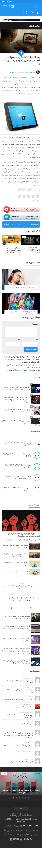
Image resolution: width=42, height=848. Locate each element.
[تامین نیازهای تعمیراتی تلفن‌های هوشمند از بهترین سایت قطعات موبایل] (35, 661)
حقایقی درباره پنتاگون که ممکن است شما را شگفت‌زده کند (15, 546)
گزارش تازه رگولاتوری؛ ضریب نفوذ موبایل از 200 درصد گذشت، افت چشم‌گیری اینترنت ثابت (16, 628)
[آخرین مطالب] (30, 608)
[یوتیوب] (21, 209)
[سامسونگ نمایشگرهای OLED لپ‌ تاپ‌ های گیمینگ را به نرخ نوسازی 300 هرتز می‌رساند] (35, 388)
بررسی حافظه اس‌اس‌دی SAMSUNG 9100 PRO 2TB (17, 455)
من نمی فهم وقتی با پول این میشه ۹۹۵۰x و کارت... (19, 691)
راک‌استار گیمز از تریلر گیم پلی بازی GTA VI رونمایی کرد (17, 225)
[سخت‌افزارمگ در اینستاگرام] (21, 839)
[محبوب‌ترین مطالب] (11, 608)
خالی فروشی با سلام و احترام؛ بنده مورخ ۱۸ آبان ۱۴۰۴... (18, 725)
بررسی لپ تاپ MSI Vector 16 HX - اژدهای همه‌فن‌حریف (16, 488)
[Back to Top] (21, 808)
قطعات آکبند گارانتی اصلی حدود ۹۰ (22, 707)
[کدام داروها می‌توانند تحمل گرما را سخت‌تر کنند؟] (21, 279)
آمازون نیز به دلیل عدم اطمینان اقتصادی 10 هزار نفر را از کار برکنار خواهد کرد (13, 251)
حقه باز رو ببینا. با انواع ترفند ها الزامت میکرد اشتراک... (19, 681)
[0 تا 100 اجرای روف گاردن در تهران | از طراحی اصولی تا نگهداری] (34, 555)
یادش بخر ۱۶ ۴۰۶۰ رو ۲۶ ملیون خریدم (21, 761)
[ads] (21, 20)
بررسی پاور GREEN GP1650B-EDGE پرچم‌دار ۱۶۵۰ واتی (16, 444)
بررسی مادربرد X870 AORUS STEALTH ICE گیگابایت (18, 466)
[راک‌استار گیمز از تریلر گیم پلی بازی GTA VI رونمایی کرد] (35, 639)
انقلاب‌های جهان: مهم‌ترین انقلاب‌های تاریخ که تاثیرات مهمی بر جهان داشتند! (23, 535)
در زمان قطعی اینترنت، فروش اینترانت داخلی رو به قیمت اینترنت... (17, 746)
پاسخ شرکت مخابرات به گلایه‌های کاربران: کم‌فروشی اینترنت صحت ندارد (17, 410)
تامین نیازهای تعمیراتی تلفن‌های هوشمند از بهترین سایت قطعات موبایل (16, 661)
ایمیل (18, 339)
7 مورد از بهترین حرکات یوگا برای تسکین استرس (15, 563)
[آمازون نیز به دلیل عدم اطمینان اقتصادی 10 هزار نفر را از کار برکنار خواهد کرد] (11, 240)
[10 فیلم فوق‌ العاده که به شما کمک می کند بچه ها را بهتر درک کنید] (21, 303)
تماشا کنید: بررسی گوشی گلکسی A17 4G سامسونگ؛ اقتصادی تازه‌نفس (18, 477)
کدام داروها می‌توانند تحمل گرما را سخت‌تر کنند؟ (23, 288)
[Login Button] (26, 12)
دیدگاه (35, 324)
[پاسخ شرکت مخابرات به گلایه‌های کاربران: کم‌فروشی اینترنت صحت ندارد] (35, 410)
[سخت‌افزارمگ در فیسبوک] (18, 839)
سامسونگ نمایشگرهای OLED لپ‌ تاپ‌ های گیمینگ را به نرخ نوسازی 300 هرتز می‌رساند (16, 388)
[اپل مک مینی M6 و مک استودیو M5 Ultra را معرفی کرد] (35, 422)
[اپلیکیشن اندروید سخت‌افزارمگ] (27, 839)
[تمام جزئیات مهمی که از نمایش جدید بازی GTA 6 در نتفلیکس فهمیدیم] (35, 617)
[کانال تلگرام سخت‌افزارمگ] (24, 839)
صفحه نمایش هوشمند (19, 77)
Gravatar (19, 370)
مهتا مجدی (29, 72)
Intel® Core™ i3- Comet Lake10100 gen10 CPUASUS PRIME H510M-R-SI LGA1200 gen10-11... (17, 735)
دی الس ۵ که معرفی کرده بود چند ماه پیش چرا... (17, 699)
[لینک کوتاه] (10, 72)
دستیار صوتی (21, 190)
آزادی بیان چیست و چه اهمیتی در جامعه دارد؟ (15, 572)
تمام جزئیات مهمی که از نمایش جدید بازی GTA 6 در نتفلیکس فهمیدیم (16, 617)
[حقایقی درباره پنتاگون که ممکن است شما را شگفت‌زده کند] (34, 546)
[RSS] (31, 839)
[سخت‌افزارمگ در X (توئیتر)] (14, 839)
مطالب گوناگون (34, 26)
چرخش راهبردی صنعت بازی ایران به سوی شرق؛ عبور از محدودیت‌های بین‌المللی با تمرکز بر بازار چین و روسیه (16, 650)
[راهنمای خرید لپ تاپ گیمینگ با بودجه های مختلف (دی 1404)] (21, 783)
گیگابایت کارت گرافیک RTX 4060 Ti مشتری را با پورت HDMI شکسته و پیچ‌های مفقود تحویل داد (16, 399)
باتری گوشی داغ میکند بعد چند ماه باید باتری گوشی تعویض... (19, 715)
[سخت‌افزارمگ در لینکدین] (11, 839)
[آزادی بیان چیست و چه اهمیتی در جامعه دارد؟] (34, 572)
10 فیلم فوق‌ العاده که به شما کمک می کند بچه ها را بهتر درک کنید (21, 312)
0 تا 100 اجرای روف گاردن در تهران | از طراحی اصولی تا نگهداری (16, 555)
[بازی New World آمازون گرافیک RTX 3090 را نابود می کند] (30, 240)
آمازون (29, 190)
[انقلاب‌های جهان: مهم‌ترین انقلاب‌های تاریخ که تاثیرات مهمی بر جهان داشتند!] (21, 520)
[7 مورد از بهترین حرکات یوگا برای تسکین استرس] (34, 564)
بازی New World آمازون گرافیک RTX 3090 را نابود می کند (32, 250)
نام (36, 339)
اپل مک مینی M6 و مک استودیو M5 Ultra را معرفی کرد (16, 421)
